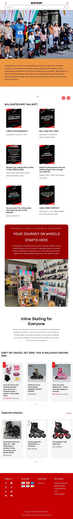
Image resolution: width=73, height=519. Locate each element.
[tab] (35, 96)
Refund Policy (47, 515)
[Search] (65, 7)
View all (69, 413)
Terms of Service (26, 515)
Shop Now (14, 96)
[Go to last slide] (63, 98)
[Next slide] (68, 98)
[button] (6, 3)
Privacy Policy (37, 515)
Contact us (41, 483)
